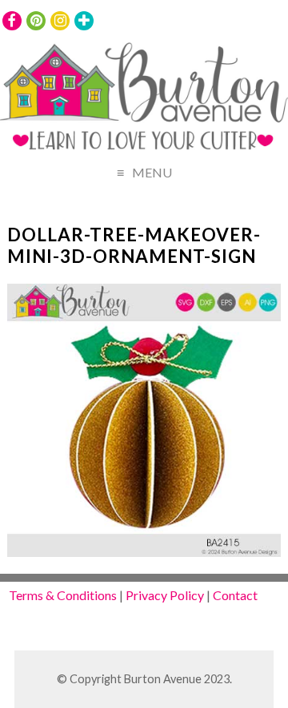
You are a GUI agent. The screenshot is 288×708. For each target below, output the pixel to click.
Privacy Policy (165, 595)
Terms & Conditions (63, 595)
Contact (235, 595)
